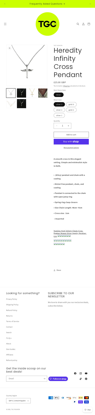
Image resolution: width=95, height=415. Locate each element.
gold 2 (71, 110)
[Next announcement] (90, 4)
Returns (9, 316)
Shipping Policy (12, 304)
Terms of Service (12, 321)
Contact (9, 327)
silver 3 (59, 104)
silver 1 (59, 115)
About (8, 344)
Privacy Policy (11, 299)
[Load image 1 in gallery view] (11, 93)
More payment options (71, 147)
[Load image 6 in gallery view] (21, 103)
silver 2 (59, 110)
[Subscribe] (44, 379)
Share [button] (59, 270)
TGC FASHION (15, 409)
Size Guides (10, 349)
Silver (58, 95)
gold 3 (71, 104)
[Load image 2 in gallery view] (21, 93)
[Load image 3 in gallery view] (32, 93)
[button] (5, 24)
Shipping (66, 86)
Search (9, 332)
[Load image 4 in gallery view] (43, 93)
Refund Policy (11, 310)
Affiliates (9, 355)
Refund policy (11, 360)
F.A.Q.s (8, 338)
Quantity (57, 121)
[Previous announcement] (5, 4)
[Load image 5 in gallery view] (11, 103)
